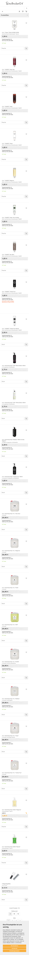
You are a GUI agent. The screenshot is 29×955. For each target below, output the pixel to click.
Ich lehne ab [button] (14, 948)
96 (18, 914)
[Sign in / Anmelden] (19, 11)
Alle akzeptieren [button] (14, 945)
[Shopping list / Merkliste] (23, 11)
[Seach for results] (26, 8)
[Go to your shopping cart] (26, 11)
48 (14, 914)
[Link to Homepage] (14, 3)
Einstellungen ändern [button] (14, 950)
